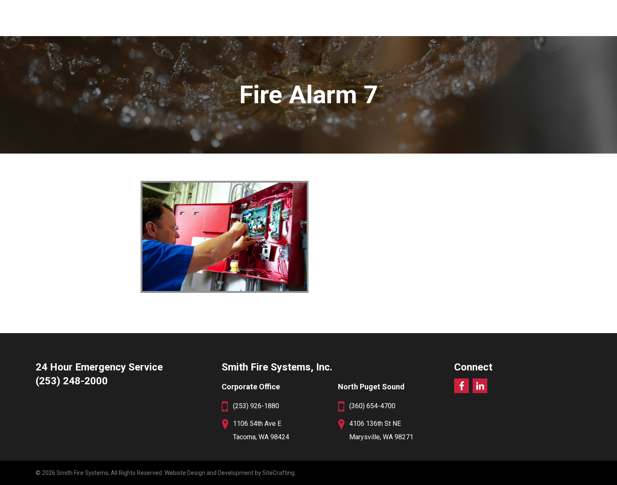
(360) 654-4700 (372, 406)
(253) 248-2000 (72, 381)
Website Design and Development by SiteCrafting (230, 472)
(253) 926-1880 (256, 406)
